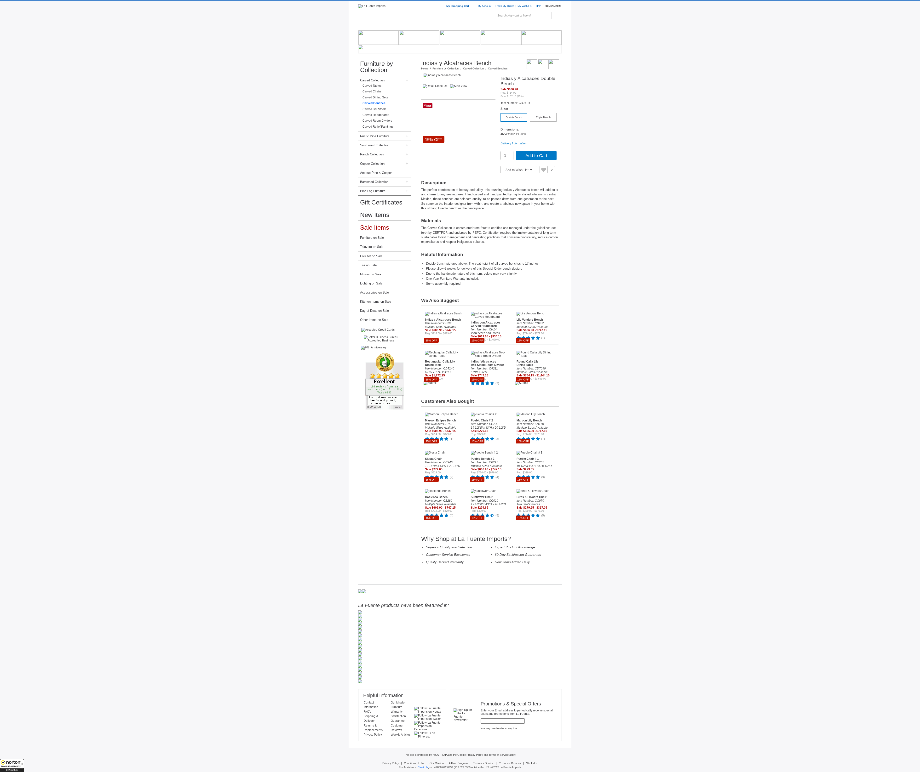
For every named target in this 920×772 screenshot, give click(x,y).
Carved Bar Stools (374, 109)
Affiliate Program (458, 763)
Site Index (532, 763)
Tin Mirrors (512, 26)
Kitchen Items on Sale (375, 301)
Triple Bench (543, 117)
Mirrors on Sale (370, 274)
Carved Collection (372, 80)
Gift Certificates (381, 202)
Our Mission (398, 702)
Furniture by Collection (376, 67)
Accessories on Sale (374, 292)
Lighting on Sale (371, 283)
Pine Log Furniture (372, 191)
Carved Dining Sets (375, 97)
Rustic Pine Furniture (374, 136)
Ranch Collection (372, 154)
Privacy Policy (373, 734)
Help (538, 6)
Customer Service (483, 763)
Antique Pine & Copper (376, 173)
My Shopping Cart (458, 6)
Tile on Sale (368, 265)
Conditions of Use (414, 763)
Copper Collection (372, 163)
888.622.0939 (553, 6)
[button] (12, 765)
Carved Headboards (375, 115)
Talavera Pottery (496, 26)
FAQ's (367, 711)
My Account (484, 6)
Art (471, 26)
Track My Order (504, 6)
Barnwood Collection (374, 182)
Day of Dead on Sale (374, 310)
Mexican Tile (481, 26)
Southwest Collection (374, 145)
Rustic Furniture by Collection (378, 26)
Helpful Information (383, 695)
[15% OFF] (459, 75)
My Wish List (525, 6)
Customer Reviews (510, 763)
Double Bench (514, 117)
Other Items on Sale (374, 320)
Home (424, 68)
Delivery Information (513, 143)
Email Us (423, 767)
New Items (374, 214)
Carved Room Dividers (377, 120)
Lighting (529, 26)
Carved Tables (371, 85)
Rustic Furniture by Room (416, 26)
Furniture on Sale (372, 237)
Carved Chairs (371, 91)
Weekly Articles (400, 734)
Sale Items (550, 26)
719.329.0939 (463, 767)
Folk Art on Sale (371, 256)
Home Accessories (449, 26)
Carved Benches (373, 103)
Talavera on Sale (371, 247)
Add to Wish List (517, 170)
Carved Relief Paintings (377, 126)
